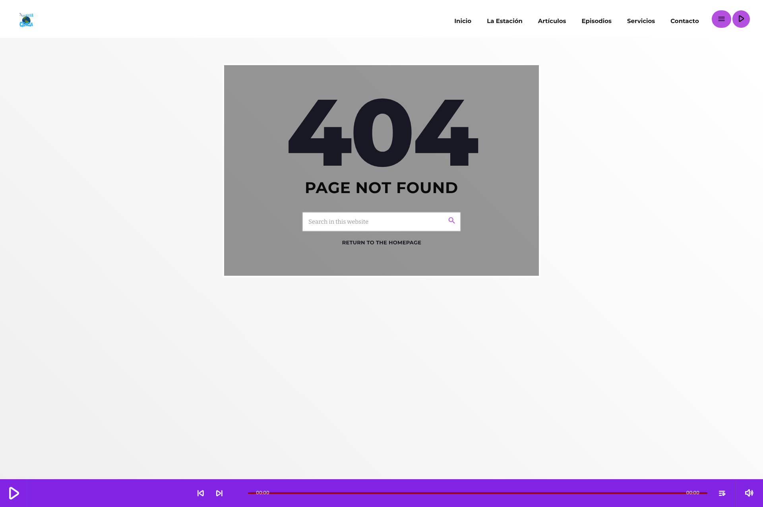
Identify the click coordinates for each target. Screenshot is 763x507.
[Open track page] (240, 493)
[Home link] (26, 19)
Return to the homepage (381, 243)
